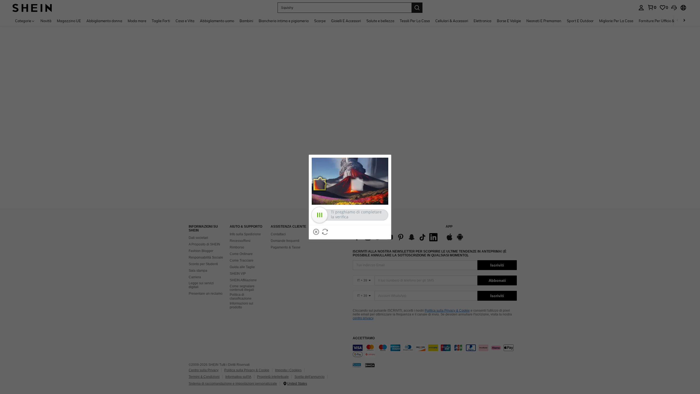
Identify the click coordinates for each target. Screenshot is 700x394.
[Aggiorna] (325, 232)
